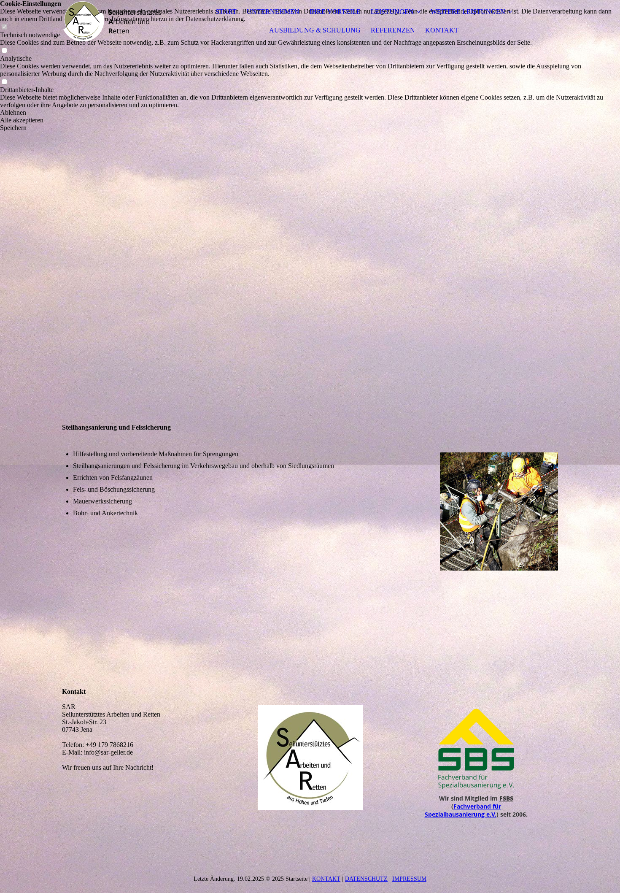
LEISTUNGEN (392, 11)
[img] (114, 21)
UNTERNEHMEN (273, 11)
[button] (310, 112)
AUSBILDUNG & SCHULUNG (315, 30)
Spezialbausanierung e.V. (460, 814)
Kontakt (326, 879)
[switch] (4, 50)
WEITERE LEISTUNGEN (468, 11)
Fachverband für (477, 806)
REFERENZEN (393, 30)
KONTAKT (441, 30)
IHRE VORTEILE (335, 11)
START (226, 11)
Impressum (409, 879)
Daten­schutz (366, 879)
